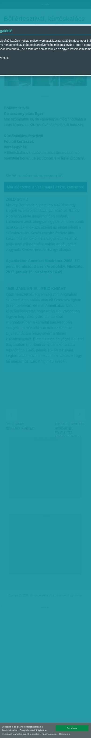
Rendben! (72, 728)
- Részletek (64, 734)
